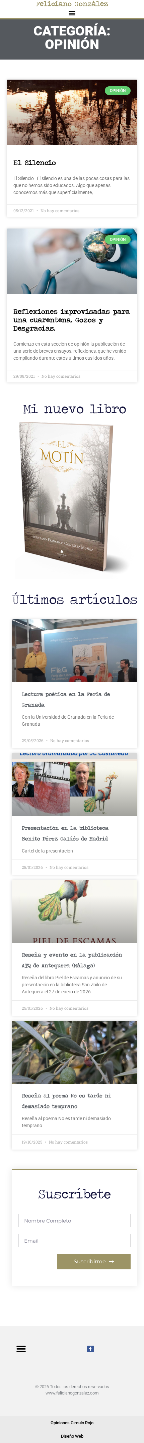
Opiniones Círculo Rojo (72, 1422)
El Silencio (34, 162)
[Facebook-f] (90, 1349)
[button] (72, 12)
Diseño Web (72, 1436)
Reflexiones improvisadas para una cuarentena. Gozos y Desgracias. (71, 320)
